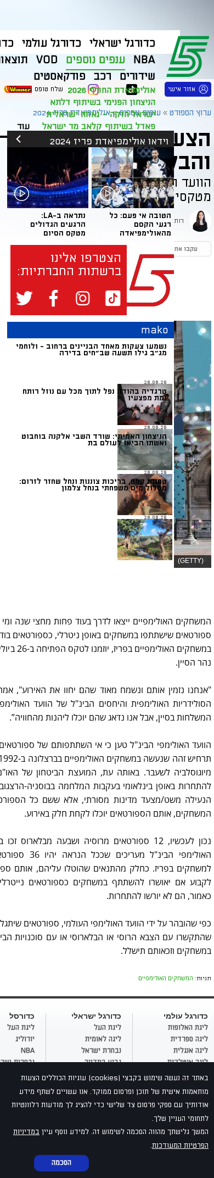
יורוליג (25, 1039)
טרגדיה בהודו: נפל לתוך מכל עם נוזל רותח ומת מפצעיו (94, 394)
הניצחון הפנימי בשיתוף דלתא (102, 102)
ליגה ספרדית (189, 1039)
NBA (28, 1050)
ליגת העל (107, 1027)
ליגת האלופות (188, 1027)
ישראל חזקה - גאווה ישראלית (100, 114)
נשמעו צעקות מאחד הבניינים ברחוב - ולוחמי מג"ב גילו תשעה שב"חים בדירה (91, 349)
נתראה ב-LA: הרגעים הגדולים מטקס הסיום (58, 224)
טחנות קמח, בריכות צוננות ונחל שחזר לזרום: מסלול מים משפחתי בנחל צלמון (93, 485)
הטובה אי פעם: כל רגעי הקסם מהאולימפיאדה (140, 224)
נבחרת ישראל (101, 1050)
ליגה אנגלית (190, 1050)
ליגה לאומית (103, 1039)
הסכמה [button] (61, 1162)
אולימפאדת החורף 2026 (111, 90)
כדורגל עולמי (51, 43)
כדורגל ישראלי (122, 43)
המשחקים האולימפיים (165, 978)
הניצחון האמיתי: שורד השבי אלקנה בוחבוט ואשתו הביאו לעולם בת (94, 439)
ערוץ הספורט (189, 55)
